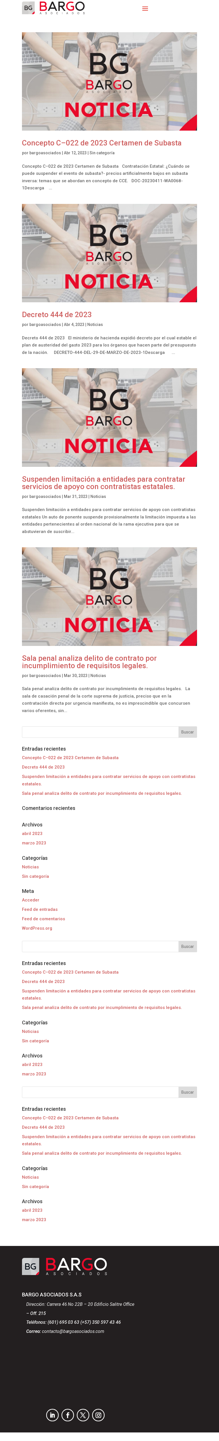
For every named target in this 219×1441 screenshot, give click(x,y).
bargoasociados (45, 153)
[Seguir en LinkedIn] (52, 1415)
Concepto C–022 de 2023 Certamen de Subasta (102, 143)
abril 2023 (32, 833)
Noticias (95, 324)
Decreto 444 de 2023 (57, 314)
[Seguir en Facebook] (67, 1415)
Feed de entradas (40, 909)
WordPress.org (37, 928)
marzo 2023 (34, 843)
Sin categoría (102, 153)
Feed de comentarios (43, 918)
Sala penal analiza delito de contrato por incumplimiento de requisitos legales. (89, 662)
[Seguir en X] (83, 1415)
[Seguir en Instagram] (98, 1415)
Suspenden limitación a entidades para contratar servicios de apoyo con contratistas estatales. (103, 483)
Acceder (30, 900)
